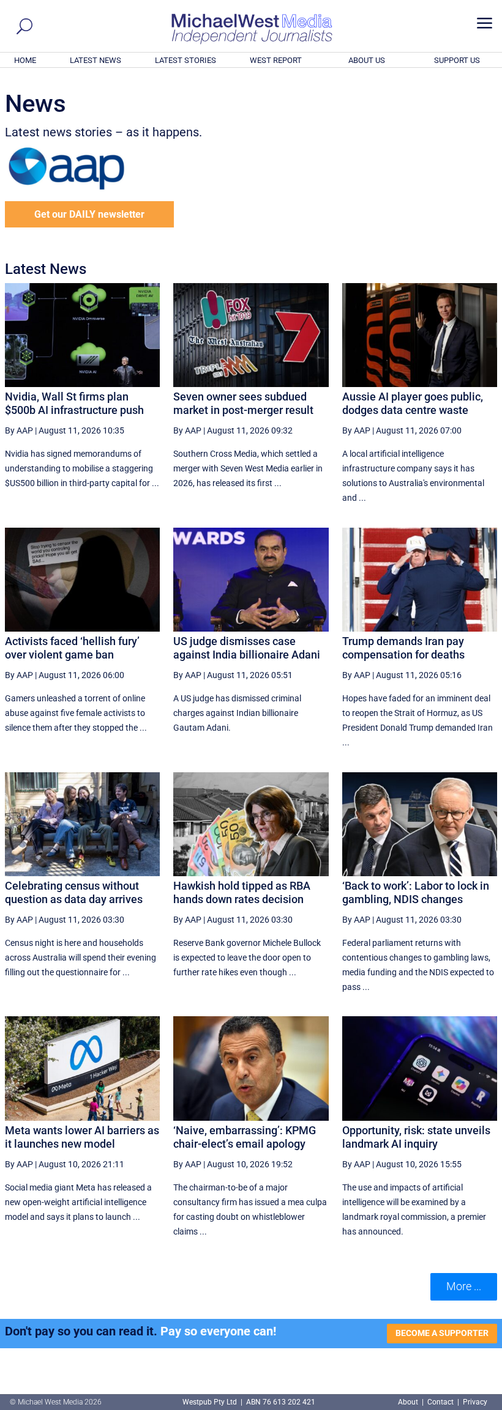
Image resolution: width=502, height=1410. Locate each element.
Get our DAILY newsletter (89, 214)
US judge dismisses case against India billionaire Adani (246, 648)
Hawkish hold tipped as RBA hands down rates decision (241, 892)
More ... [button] (463, 1286)
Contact (440, 1402)
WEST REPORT (276, 60)
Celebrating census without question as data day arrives (74, 892)
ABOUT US (366, 60)
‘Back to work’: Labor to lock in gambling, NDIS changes (415, 892)
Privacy (475, 1402)
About (409, 1402)
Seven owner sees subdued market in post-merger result (243, 403)
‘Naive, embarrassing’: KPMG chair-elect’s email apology (244, 1137)
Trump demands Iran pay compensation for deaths (403, 648)
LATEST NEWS (95, 60)
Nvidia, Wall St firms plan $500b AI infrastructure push (74, 403)
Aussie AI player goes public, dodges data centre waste (412, 403)
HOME (25, 60)
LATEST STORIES (185, 60)
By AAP (19, 430)
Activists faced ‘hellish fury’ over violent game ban (72, 648)
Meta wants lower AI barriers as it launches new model (82, 1137)
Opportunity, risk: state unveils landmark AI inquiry (416, 1137)
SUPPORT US (457, 60)
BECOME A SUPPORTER (442, 1333)
